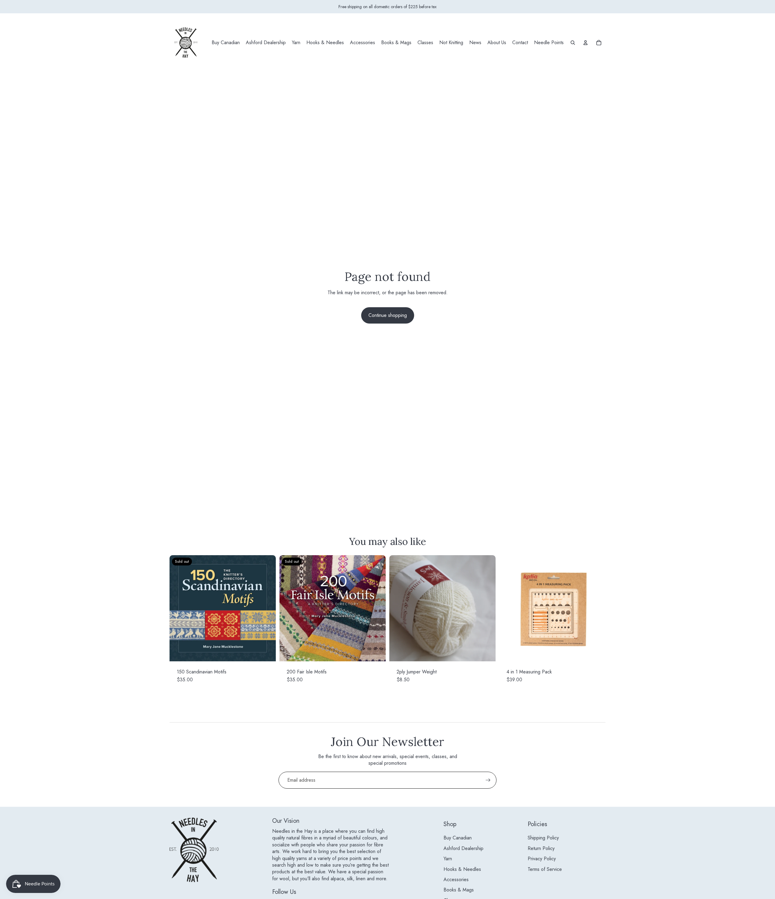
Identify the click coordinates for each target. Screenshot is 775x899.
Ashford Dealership (463, 848)
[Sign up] (488, 780)
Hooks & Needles (462, 869)
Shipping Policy (543, 837)
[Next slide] (486, 608)
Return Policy (541, 848)
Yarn (448, 858)
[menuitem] (226, 42)
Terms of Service (545, 869)
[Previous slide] (398, 608)
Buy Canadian (458, 837)
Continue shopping (387, 315)
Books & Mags (459, 889)
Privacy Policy (542, 858)
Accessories (456, 879)
